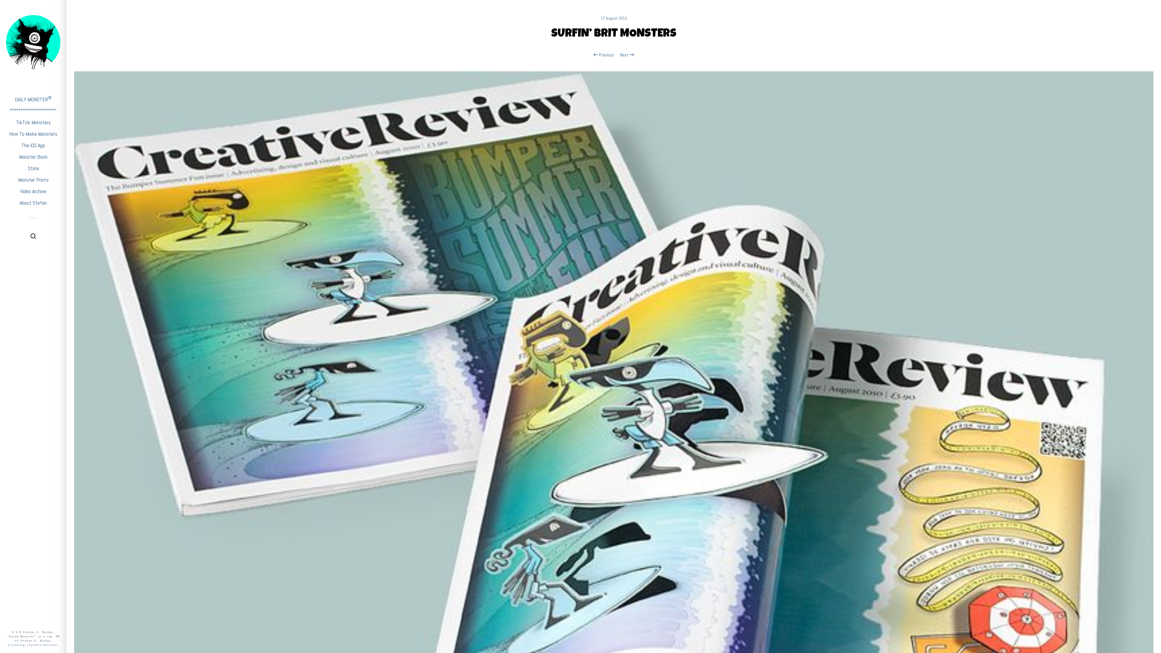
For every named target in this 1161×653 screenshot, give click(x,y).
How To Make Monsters (33, 133)
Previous (606, 55)
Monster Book (33, 156)
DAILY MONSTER (33, 99)
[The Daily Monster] (33, 42)
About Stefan (33, 202)
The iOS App (33, 145)
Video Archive (33, 191)
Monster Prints (33, 179)
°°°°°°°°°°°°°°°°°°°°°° (33, 110)
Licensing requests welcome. (33, 645)
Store (33, 168)
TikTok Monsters (33, 122)
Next (625, 55)
